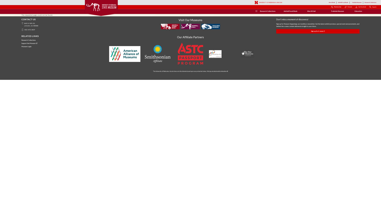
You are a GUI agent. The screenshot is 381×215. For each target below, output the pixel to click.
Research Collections (370, 2)
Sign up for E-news (317, 31)
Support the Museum (28, 43)
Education (358, 11)
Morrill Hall (332, 2)
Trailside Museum (357, 2)
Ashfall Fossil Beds (343, 2)
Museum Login (26, 46)
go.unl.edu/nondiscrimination (218, 71)
